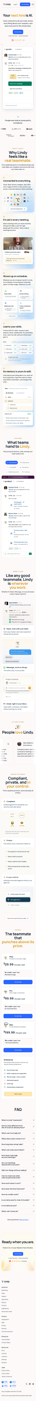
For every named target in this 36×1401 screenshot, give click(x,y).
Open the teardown (16, 89)
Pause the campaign (16, 84)
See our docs (24, 1220)
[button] (33, 4)
